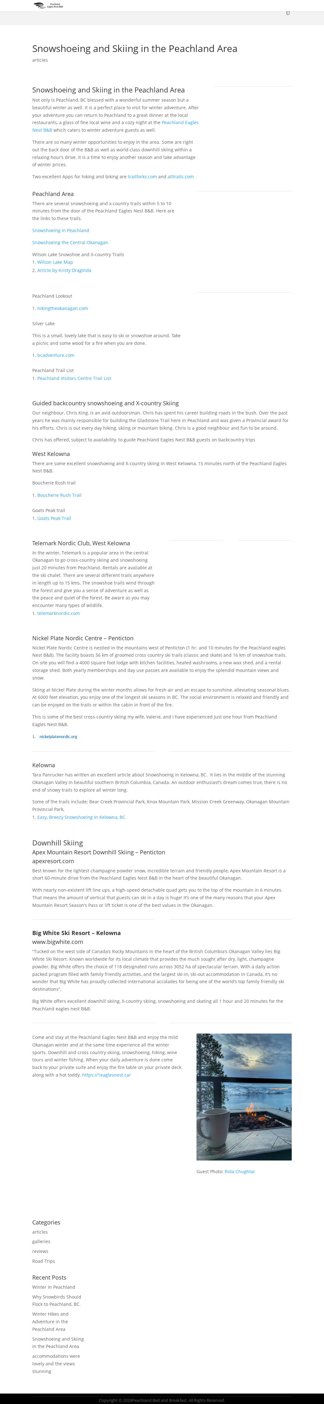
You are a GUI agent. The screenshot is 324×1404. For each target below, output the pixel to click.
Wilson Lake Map (55, 262)
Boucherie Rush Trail (59, 495)
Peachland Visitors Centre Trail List (74, 378)
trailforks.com (142, 177)
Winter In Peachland (53, 1287)
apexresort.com (53, 861)
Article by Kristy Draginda (64, 270)
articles (40, 60)
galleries (41, 1241)
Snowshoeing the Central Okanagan (70, 242)
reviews (40, 1251)
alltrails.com (181, 177)
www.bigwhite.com (57, 941)
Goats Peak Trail (54, 518)
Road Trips (43, 1261)
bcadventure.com (55, 355)
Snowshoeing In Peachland (60, 230)
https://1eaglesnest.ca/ (106, 1075)
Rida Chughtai (240, 1171)
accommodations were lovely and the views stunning (56, 1363)
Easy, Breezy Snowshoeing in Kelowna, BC (81, 817)
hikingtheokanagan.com (62, 308)
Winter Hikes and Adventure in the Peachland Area (50, 1321)
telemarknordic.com (58, 613)
